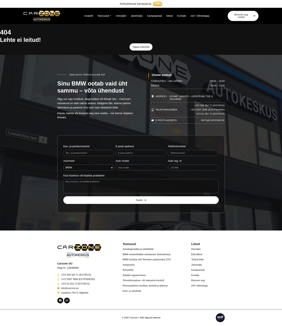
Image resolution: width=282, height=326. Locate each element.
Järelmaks (137, 15)
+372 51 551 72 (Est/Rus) (210, 114)
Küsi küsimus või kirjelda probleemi (83, 175)
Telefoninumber (177, 146)
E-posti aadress (125, 146)
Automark (69, 160)
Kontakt (181, 15)
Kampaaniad (154, 15)
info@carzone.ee (213, 120)
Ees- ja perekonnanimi (76, 146)
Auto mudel (122, 160)
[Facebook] (60, 301)
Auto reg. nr (175, 160)
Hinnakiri (121, 15)
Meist (169, 15)
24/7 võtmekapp (199, 15)
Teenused (103, 15)
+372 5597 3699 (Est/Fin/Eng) (207, 109)
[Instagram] (67, 301)
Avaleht (88, 15)
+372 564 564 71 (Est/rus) (209, 105)
